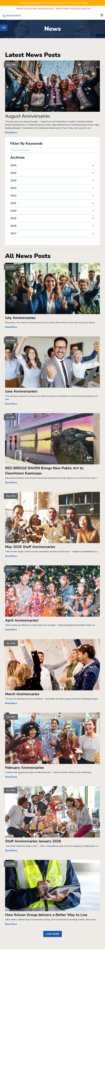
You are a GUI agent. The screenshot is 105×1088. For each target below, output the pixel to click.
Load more (52, 934)
